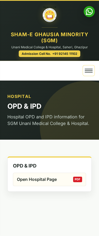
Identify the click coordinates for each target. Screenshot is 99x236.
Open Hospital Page (37, 179)
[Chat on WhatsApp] (89, 11)
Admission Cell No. (50, 54)
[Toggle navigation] (89, 70)
